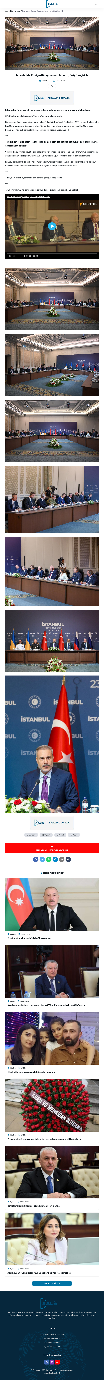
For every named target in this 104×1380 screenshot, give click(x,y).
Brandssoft (56, 1373)
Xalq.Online (50, 1370)
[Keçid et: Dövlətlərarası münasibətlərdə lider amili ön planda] (52, 1172)
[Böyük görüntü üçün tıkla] (52, 43)
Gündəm (32, 835)
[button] (47, 86)
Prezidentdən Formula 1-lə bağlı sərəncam (29, 938)
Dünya (75, 835)
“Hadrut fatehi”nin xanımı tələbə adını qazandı (31, 1072)
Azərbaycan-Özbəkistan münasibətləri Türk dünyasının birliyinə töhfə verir (46, 1005)
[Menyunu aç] (7, 4)
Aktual (61, 835)
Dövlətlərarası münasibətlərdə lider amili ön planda (33, 1206)
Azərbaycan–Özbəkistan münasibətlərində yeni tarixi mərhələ (39, 1273)
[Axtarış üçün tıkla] (96, 4)
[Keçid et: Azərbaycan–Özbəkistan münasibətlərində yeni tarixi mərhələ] (52, 1239)
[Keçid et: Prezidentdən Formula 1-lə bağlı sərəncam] (52, 904)
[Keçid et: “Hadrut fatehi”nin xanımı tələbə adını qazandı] (52, 1038)
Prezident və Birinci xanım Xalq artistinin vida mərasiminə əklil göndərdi (44, 1139)
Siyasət (44, 81)
